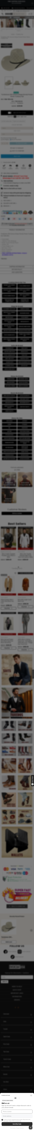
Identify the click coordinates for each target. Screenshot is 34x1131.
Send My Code (17, 1124)
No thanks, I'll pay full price (17, 1128)
